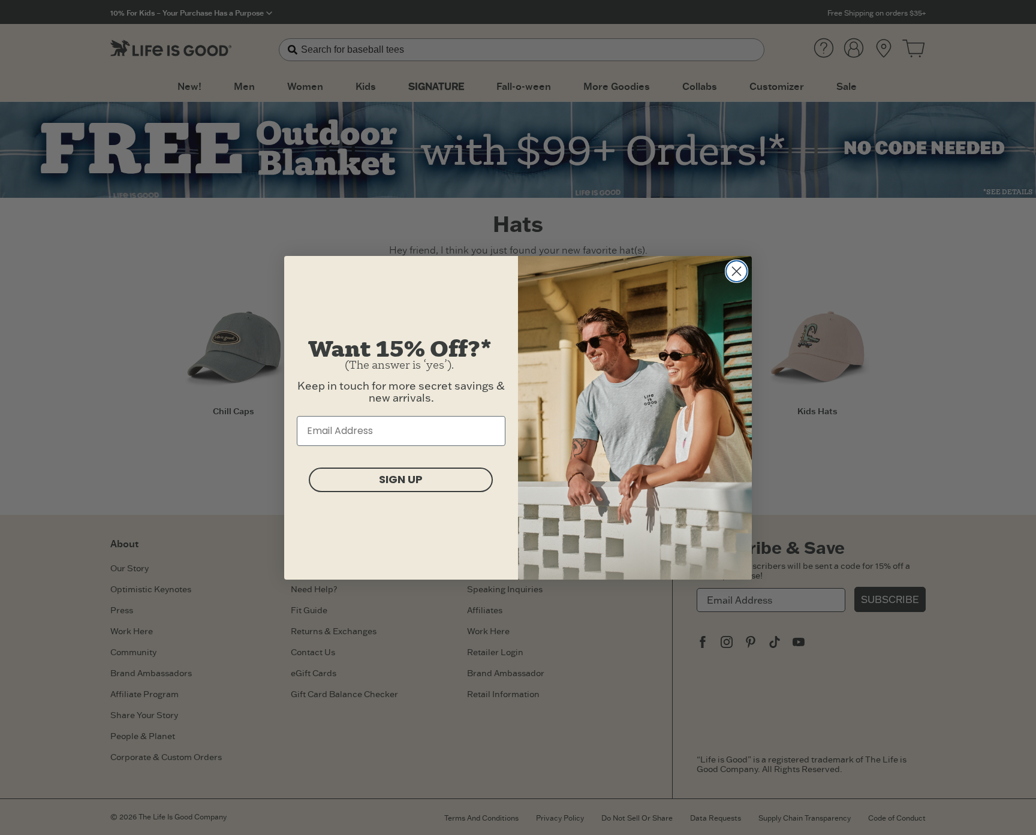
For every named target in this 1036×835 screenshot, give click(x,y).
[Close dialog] (736, 271)
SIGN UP (401, 479)
